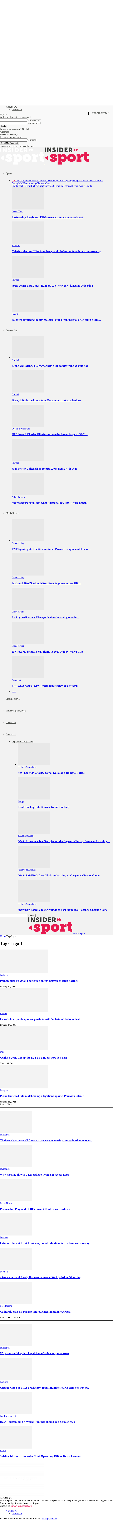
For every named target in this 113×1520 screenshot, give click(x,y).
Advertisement (18, 497)
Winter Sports (85, 186)
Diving (75, 180)
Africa (3, 1450)
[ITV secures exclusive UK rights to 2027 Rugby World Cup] (28, 643)
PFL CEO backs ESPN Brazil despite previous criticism (45, 685)
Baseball (37, 180)
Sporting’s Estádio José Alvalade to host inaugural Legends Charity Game (62, 909)
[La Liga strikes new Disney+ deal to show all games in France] (28, 609)
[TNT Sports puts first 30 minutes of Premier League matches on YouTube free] (28, 540)
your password (34, 123)
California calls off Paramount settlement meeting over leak (35, 1311)
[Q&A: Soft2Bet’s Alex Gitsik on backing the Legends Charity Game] (34, 867)
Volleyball (74, 186)
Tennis (66, 186)
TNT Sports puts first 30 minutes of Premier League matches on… (51, 549)
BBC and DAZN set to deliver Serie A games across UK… (46, 583)
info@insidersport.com (21, 1506)
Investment (5, 1134)
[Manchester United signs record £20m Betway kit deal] (28, 460)
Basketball (46, 180)
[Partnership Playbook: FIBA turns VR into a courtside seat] (28, 208)
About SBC (11, 106)
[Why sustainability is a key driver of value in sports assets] (16, 1166)
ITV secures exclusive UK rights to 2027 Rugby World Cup (47, 651)
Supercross (48, 186)
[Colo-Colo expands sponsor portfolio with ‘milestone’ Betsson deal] (24, 1011)
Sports (9, 173)
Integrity (16, 314)
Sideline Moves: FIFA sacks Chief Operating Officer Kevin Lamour (40, 1456)
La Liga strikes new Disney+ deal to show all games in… (45, 617)
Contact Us (17, 109)
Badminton (28, 180)
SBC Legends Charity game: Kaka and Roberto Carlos (51, 772)
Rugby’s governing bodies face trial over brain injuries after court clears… (56, 319)
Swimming (58, 186)
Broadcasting (18, 543)
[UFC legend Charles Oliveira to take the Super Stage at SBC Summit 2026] (28, 426)
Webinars (4, 131)
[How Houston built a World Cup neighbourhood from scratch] (16, 1413)
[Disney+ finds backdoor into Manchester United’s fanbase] (28, 391)
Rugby (33, 186)
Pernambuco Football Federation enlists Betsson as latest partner (39, 980)
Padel (20, 186)
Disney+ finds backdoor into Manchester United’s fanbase (46, 400)
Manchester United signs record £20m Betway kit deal (44, 468)
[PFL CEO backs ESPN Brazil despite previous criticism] (28, 677)
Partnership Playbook (16, 710)
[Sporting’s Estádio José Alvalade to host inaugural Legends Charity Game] (34, 901)
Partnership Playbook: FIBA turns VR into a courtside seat (47, 217)
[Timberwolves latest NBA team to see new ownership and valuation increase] (16, 1132)
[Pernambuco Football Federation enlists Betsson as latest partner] (24, 972)
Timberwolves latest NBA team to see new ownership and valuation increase (46, 1140)
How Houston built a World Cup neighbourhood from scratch (37, 1421)
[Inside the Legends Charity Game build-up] (34, 798)
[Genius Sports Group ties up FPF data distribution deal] (24, 1049)
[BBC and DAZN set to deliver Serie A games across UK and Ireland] (28, 574)
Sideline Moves (13, 699)
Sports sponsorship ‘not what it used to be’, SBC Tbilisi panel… (50, 502)
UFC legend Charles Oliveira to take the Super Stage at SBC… (50, 434)
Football (89, 180)
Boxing (54, 180)
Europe (21, 801)
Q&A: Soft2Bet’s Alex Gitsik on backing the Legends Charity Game (58, 875)
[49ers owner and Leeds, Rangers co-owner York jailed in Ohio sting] (28, 277)
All (13, 180)
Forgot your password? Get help (15, 129)
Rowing (26, 186)
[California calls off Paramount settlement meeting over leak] (16, 1303)
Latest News (17, 211)
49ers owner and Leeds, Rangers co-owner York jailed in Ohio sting (52, 285)
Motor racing (30, 183)
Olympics (40, 183)
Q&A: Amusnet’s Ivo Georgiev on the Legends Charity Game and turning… (64, 841)
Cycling (68, 180)
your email (32, 140)
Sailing (40, 186)
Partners (4, 975)
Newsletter (11, 722)
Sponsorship (11, 330)
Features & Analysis (27, 767)
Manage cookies (49, 1518)
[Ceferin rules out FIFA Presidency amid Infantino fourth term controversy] (28, 243)
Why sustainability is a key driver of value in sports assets (34, 1174)
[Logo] (22, 163)
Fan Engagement (25, 835)
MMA (21, 183)
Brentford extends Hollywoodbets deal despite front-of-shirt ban (50, 365)
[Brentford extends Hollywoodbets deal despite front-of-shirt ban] (28, 357)
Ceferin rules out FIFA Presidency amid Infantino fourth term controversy (56, 251)
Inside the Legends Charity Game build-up (43, 807)
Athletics (19, 180)
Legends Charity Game (22, 741)
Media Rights (12, 513)
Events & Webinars (21, 428)
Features (16, 245)
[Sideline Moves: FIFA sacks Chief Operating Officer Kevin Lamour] (16, 1447)
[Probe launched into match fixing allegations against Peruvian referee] (24, 1087)
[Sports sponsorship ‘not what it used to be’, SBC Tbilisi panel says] (28, 494)
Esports (81, 180)
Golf (95, 180)
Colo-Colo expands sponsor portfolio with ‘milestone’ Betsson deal (40, 1019)
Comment (16, 680)
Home (3, 936)
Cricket (61, 180)
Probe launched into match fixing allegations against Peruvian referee (42, 1095)
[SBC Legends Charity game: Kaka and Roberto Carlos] (34, 764)
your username (34, 120)
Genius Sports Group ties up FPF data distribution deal (33, 1057)
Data (14, 691)
